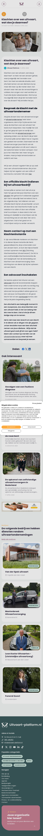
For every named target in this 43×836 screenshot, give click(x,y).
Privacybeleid (37, 403)
